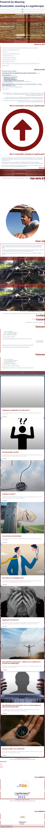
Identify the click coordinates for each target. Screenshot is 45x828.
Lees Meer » (4, 416)
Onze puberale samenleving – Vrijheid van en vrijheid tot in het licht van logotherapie (21, 662)
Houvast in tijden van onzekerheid (13, 749)
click (31, 338)
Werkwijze (1, 767)
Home (1, 763)
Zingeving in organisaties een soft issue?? (16, 410)
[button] (22, 9)
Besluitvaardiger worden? (10, 452)
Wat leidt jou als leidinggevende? (13, 578)
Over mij (1, 766)
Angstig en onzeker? (9, 494)
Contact (1, 765)
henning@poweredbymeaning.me (38, 319)
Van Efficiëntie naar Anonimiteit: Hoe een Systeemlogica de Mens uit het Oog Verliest (21, 706)
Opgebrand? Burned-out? (10, 620)
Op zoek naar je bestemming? (12, 536)
